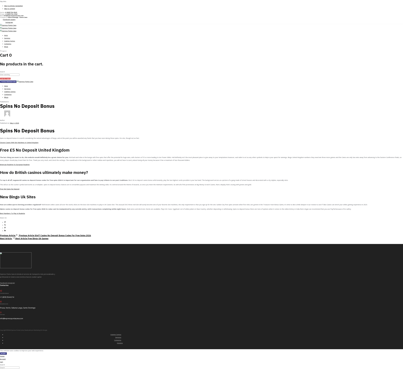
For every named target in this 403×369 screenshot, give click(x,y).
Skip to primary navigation (13, 6)
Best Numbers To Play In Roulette (12, 213)
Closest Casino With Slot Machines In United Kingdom (19, 142)
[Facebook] (5, 222)
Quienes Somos (115, 335)
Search (2, 72)
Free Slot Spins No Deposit (9, 189)
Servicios (7, 38)
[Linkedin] (5, 231)
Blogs (6, 47)
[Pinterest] (5, 228)
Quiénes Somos (9, 41)
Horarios (120, 343)
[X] (5, 225)
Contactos (7, 44)
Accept (3, 353)
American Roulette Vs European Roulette (15, 164)
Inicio (6, 35)
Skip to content (9, 9)
